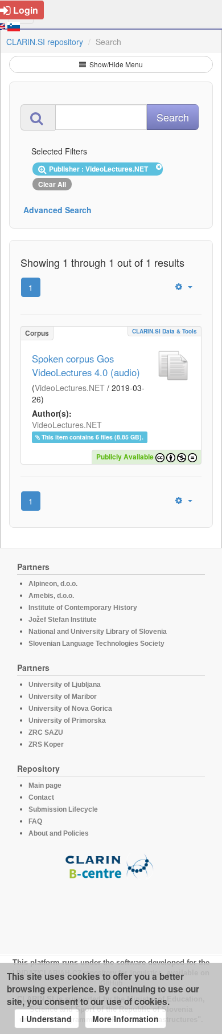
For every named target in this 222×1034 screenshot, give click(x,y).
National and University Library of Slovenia (97, 632)
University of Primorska (67, 720)
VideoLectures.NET (70, 387)
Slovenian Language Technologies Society (96, 644)
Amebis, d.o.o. (51, 596)
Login (25, 10)
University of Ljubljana (64, 685)
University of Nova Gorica (70, 709)
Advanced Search (57, 209)
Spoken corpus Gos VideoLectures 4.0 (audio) (86, 365)
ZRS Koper (46, 744)
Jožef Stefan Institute (62, 620)
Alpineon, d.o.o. (52, 584)
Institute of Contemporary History (82, 608)
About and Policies (58, 833)
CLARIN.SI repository (44, 41)
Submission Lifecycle (63, 809)
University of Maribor (62, 697)
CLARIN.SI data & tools (164, 331)
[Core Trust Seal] (111, 912)
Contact (41, 797)
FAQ (35, 821)
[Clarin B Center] (111, 865)
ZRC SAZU (45, 732)
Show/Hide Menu (115, 64)
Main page (44, 785)
